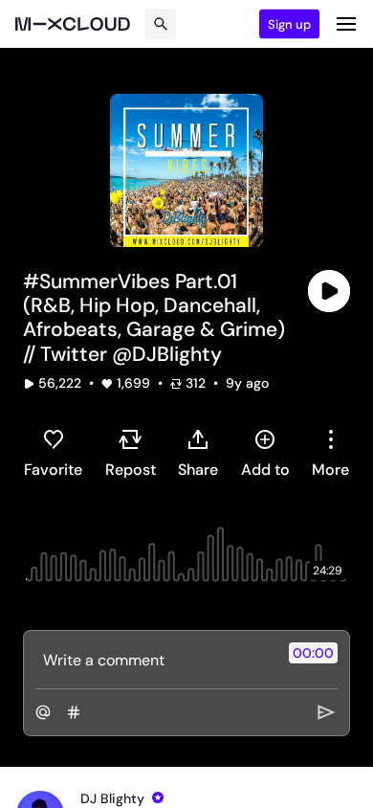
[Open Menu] (346, 23)
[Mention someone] (43, 712)
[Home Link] (72, 24)
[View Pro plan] (158, 797)
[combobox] (330, 453)
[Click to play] (329, 291)
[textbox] (154, 659)
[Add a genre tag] (73, 712)
